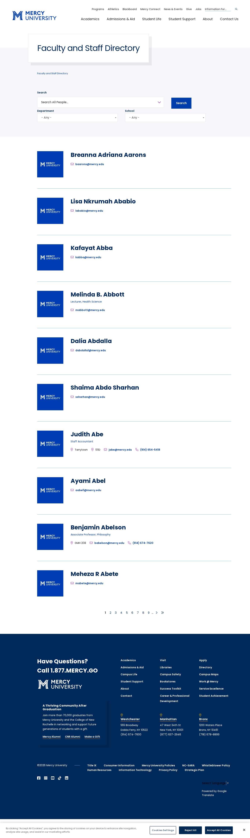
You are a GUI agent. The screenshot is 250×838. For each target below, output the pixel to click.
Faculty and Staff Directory (52, 73)
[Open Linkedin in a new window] (66, 778)
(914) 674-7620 (143, 543)
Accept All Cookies (219, 830)
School (129, 111)
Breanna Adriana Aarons (108, 155)
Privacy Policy (168, 770)
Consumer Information (119, 765)
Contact (126, 696)
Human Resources (99, 770)
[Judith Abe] (50, 456)
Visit (163, 660)
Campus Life (129, 674)
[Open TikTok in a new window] (59, 778)
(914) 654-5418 (150, 450)
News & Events (173, 9)
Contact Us (229, 19)
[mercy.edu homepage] (34, 16)
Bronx (203, 719)
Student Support (182, 19)
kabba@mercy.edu (88, 257)
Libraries (166, 667)
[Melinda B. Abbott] (50, 316)
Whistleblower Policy (216, 765)
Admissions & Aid (121, 19)
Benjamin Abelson (98, 527)
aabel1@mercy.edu (88, 490)
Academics (90, 19)
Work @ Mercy (208, 681)
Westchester (130, 719)
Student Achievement (213, 696)
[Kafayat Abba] (50, 269)
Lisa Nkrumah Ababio (103, 201)
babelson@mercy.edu (109, 543)
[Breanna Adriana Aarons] (50, 176)
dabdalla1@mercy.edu (90, 350)
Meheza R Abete (94, 574)
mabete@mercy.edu (89, 583)
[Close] (244, 830)
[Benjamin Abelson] (50, 549)
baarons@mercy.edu (89, 164)
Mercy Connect (150, 9)
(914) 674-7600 (131, 734)
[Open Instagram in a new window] (45, 778)
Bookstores (168, 681)
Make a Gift (92, 736)
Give (189, 9)
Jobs (198, 9)
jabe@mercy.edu (120, 450)
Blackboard (130, 9)
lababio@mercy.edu (89, 211)
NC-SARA (188, 765)
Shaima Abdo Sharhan (105, 387)
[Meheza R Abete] (50, 595)
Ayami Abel (88, 481)
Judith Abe (87, 434)
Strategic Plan (194, 770)
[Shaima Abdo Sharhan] (50, 409)
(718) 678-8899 (209, 734)
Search (42, 92)
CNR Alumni (72, 736)
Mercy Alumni (52, 736)
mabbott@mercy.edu (90, 310)
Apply (203, 660)
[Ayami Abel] (50, 502)
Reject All (190, 830)
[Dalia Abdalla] (50, 363)
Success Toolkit (170, 688)
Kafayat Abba (92, 248)
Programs (98, 9)
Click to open (94, 24)
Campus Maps (209, 674)
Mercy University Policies (158, 765)
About (208, 19)
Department (45, 111)
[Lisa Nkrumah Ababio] (50, 223)
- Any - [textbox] (46, 117)
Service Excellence (211, 688)
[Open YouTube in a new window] (52, 778)
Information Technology (135, 770)
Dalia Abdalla (91, 341)
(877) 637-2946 (170, 734)
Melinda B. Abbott (97, 294)
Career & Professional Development (174, 698)
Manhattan (168, 719)
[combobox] (77, 117)
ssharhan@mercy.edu (90, 397)
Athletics (113, 9)
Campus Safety (170, 674)
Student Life (151, 19)
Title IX (91, 765)
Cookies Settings (163, 830)
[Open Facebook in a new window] (38, 778)
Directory (205, 667)
